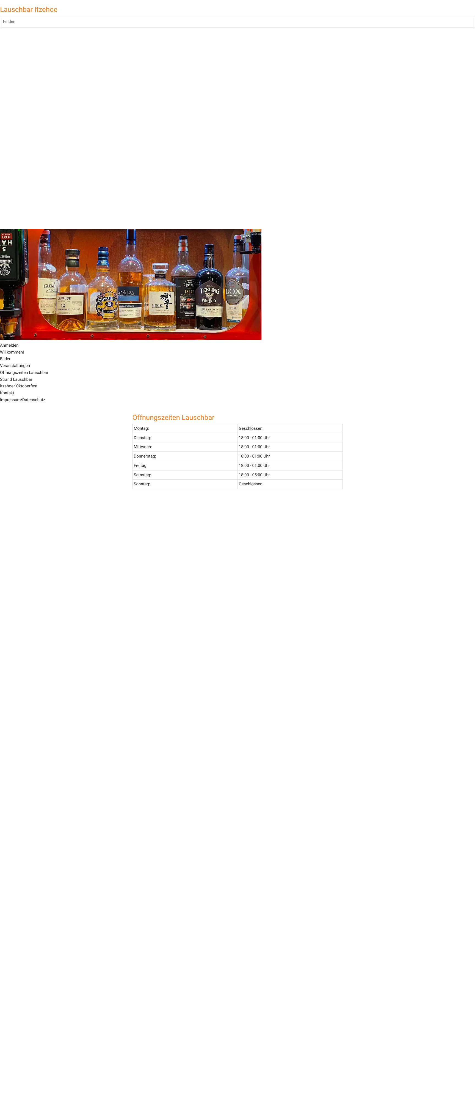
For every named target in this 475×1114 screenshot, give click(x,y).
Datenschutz (33, 399)
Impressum (10, 399)
